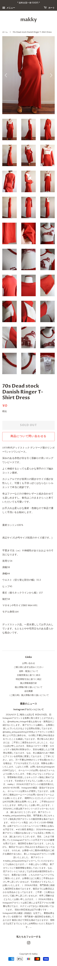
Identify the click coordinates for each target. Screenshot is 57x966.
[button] (51, 75)
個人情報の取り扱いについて (28, 687)
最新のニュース (28, 703)
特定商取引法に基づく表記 (28, 679)
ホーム (5, 32)
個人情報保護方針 (28, 683)
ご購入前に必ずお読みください (28, 667)
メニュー (10, 7)
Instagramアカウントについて (28, 709)
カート (51, 7)
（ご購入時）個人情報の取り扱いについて (28, 695)
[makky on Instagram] (28, 943)
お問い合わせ (28, 663)
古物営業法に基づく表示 (28, 675)
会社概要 (28, 691)
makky (28, 19)
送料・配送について (28, 671)
